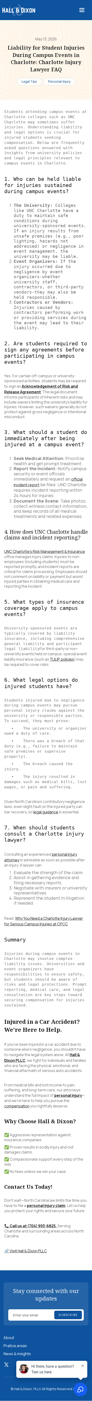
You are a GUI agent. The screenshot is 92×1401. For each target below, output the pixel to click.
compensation (16, 1106)
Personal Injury (59, 81)
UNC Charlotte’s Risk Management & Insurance (44, 551)
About (9, 1337)
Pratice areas (15, 1345)
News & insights (17, 1353)
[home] (18, 10)
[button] (82, 10)
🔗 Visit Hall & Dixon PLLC (25, 1251)
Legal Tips (29, 81)
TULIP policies (62, 659)
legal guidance (45, 812)
